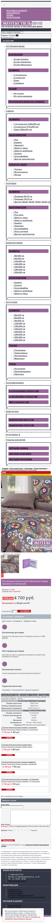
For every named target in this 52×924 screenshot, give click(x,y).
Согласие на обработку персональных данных (26, 897)
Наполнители (17, 135)
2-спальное (19, 78)
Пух (16, 140)
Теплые (18, 169)
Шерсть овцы (21, 148)
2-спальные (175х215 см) (23, 396)
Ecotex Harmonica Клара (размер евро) (16, 747)
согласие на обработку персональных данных (22, 918)
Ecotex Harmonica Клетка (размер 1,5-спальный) (20, 781)
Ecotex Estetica (21, 59)
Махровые (20, 359)
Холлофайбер (21, 156)
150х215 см (20, 329)
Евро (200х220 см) (23, 130)
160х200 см (20, 267)
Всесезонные (21, 172)
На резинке (20, 369)
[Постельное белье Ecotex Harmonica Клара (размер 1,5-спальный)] (10, 573)
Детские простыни (20, 459)
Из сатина (19, 94)
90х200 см (19, 259)
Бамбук (18, 143)
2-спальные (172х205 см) (26, 127)
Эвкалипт (19, 145)
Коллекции (16, 54)
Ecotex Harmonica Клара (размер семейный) (19, 764)
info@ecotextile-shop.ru (17, 881)
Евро (16, 81)
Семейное (19, 83)
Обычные (19, 374)
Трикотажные (21, 353)
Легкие (18, 175)
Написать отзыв (30, 621)
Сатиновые (20, 350)
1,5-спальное (20, 75)
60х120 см (19, 315)
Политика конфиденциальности (20, 895)
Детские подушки (20, 453)
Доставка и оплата (15, 891)
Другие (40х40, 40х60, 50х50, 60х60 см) (33, 202)
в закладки (8, 617)
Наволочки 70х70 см (21, 425)
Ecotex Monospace (23, 65)
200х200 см (20, 272)
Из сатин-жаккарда (23, 96)
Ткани (13, 88)
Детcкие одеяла (18, 448)
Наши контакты (14, 889)
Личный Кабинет (14, 905)
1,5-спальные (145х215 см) (24, 391)
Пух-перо (19, 215)
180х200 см (20, 270)
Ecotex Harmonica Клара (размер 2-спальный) (19, 729)
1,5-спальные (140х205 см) (27, 124)
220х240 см (20, 340)
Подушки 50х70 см (23, 196)
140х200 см (20, 264)
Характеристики (10, 695)
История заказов (14, 908)
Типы (12, 364)
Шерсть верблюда (23, 151)
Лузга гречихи (21, 231)
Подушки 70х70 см (23, 199)
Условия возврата (15, 893)
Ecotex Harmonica (22, 62)
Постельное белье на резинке (27, 101)
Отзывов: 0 (17, 621)
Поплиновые (21, 356)
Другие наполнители (25, 159)
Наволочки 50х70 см (21, 420)
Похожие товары (28, 695)
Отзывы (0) (44, 695)
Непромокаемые (23, 372)
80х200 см (19, 256)
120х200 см (20, 261)
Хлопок (18, 154)
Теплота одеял (18, 164)
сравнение (19, 617)
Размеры (14, 70)
